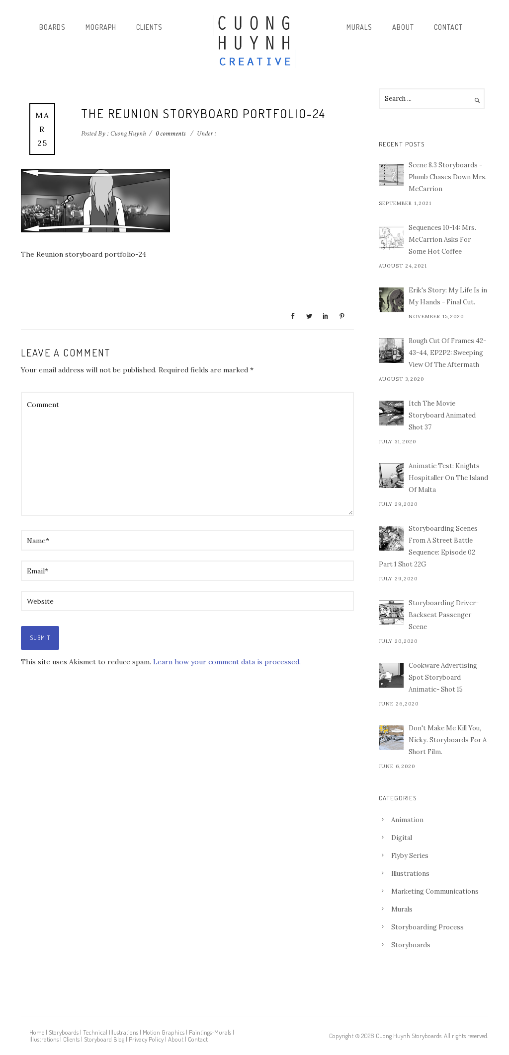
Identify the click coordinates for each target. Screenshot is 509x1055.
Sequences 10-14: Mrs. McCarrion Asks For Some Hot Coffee (442, 239)
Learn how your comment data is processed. (227, 661)
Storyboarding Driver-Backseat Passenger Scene (444, 615)
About (403, 27)
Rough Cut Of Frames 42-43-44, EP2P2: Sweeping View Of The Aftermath (447, 353)
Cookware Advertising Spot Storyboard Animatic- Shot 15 (443, 677)
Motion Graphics (163, 1032)
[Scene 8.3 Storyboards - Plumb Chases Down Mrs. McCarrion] (391, 174)
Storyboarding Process (427, 927)
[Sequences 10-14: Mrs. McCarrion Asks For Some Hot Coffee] (391, 237)
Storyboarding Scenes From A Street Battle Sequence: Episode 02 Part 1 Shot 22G (428, 546)
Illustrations (410, 873)
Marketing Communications (435, 891)
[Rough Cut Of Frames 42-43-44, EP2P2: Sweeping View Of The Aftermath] (391, 350)
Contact (448, 27)
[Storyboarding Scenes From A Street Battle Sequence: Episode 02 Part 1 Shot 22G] (391, 538)
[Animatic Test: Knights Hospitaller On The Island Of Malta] (391, 475)
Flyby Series (409, 855)
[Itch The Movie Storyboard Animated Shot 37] (391, 413)
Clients (149, 27)
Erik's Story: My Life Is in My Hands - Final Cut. (448, 296)
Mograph (100, 27)
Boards (52, 27)
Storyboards (410, 945)
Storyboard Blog (104, 1039)
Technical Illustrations (110, 1032)
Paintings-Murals (210, 1032)
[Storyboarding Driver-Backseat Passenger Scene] (391, 612)
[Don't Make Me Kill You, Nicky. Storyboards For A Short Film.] (391, 737)
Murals (359, 27)
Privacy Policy (146, 1039)
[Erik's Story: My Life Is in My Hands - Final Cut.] (391, 299)
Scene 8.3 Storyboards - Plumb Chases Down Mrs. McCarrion (448, 177)
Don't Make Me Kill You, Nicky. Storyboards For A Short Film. (448, 740)
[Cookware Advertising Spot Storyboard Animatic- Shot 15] (391, 675)
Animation (407, 820)
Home (36, 1032)
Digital (401, 838)
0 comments (170, 133)
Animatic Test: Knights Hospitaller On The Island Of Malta (448, 478)
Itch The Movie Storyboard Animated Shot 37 (442, 415)
